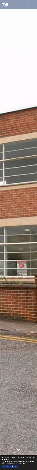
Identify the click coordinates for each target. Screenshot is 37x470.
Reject (14, 467)
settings (21, 463)
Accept (6, 467)
